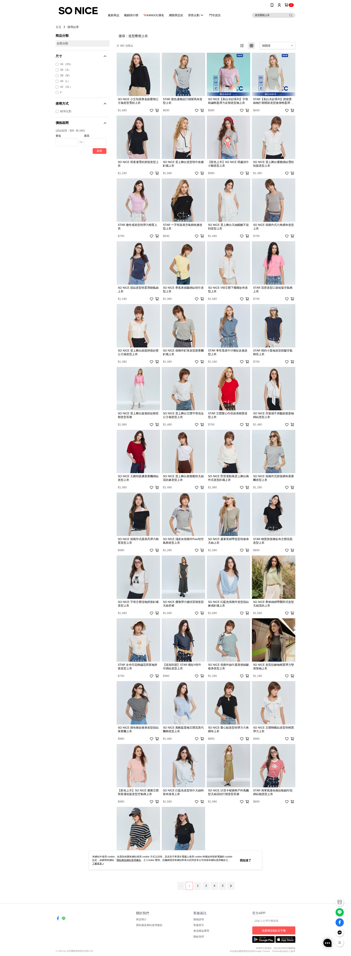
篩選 (99, 150)
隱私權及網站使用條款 (149, 925)
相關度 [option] (266, 45)
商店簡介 (141, 919)
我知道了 (245, 860)
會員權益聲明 (201, 930)
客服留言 (198, 925)
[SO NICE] (78, 10)
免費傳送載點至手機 (274, 930)
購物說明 (198, 919)
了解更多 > (98, 863)
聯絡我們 (198, 936)
